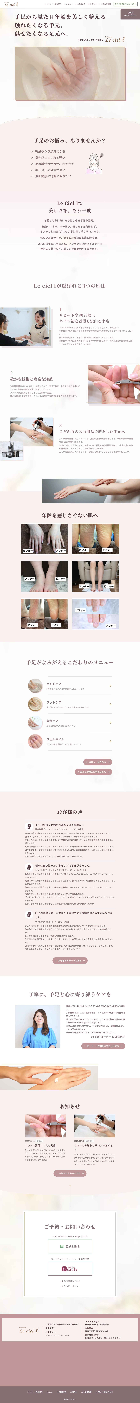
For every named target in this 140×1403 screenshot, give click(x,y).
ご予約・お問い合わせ (104, 1392)
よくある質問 (86, 1392)
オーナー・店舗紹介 (35, 1392)
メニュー (50, 1392)
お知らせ (73, 1392)
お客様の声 (62, 1392)
